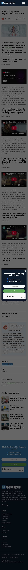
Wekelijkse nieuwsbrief (15, 281)
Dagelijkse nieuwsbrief (15, 279)
